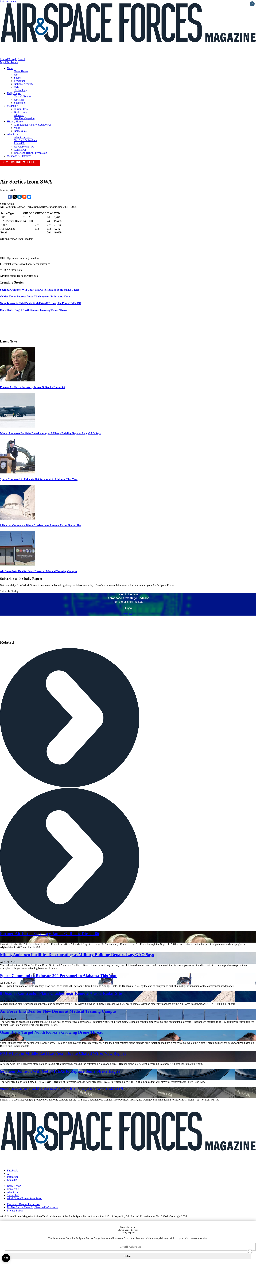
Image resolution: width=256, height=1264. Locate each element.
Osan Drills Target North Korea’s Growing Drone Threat (51, 1032)
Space (17, 77)
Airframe (19, 99)
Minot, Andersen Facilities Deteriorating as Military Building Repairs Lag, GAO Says (50, 433)
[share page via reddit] (24, 197)
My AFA (5, 62)
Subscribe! (20, 102)
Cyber (17, 87)
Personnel (19, 80)
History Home (15, 121)
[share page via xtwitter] (15, 197)
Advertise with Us (24, 146)
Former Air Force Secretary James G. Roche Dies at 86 (32, 387)
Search (21, 59)
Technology (20, 90)
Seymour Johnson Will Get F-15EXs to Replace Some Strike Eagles (60, 1071)
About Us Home (23, 137)
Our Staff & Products (25, 140)
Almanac (19, 115)
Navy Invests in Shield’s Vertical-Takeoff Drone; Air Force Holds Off (61, 1089)
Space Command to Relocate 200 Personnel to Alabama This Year (38, 479)
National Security (23, 83)
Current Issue (21, 108)
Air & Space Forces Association (24, 1198)
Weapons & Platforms (19, 155)
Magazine (12, 105)
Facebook (12, 1170)
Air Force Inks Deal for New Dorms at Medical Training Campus (38, 571)
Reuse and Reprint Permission (30, 152)
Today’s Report (22, 96)
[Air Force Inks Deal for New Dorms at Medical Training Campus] (17, 564)
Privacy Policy (15, 1210)
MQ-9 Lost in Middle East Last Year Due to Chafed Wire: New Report (63, 1053)
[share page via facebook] (10, 197)
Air (16, 74)
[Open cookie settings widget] (6, 1258)
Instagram (12, 1176)
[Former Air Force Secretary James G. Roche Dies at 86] (17, 380)
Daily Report (14, 93)
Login (14, 59)
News (10, 68)
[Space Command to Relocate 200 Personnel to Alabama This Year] (17, 472)
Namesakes (20, 130)
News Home (21, 71)
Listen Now (128, 613)
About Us (12, 134)
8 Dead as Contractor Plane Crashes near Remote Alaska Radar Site (40, 525)
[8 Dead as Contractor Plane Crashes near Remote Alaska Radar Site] (17, 518)
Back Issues (20, 112)
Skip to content (8, 1)
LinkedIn (12, 1179)
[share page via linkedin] (19, 197)
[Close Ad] (250, 1251)
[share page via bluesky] (29, 197)
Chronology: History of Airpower (32, 124)
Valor (17, 127)
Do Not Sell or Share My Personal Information (32, 1207)
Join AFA (5, 59)
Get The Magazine (24, 118)
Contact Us (20, 149)
